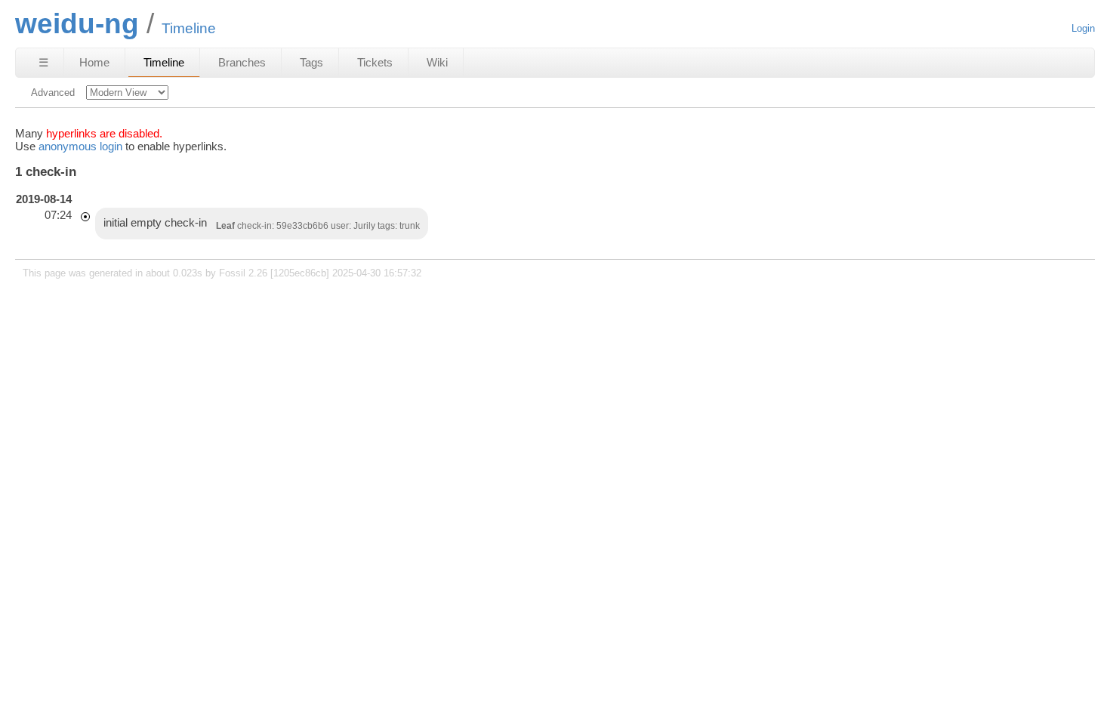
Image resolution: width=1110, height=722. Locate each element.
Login (1083, 28)
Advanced (53, 92)
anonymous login (80, 146)
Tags (311, 62)
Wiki (437, 62)
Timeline (163, 62)
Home (94, 62)
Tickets (375, 62)
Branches (242, 62)
